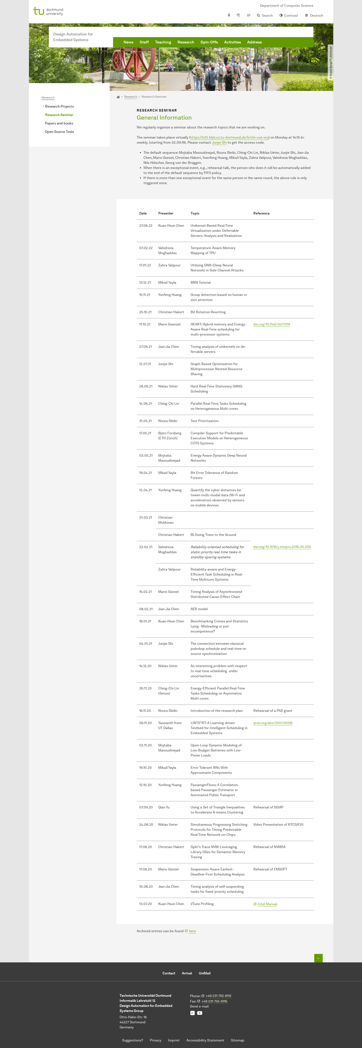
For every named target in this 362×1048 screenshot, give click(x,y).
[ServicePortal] (238, 15)
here (192, 931)
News (128, 42)
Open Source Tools (59, 132)
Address (254, 42)
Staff (144, 42)
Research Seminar (59, 115)
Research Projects (59, 106)
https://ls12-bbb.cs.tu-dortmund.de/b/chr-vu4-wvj (229, 137)
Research (186, 42)
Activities (232, 42)
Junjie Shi (219, 142)
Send (199, 1006)
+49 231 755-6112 (218, 996)
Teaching (163, 42)
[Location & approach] (228, 15)
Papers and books (59, 123)
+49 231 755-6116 (214, 1001)
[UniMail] (248, 15)
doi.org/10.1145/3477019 (271, 324)
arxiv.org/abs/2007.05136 (272, 723)
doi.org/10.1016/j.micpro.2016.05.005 (282, 547)
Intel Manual (267, 904)
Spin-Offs (209, 42)
